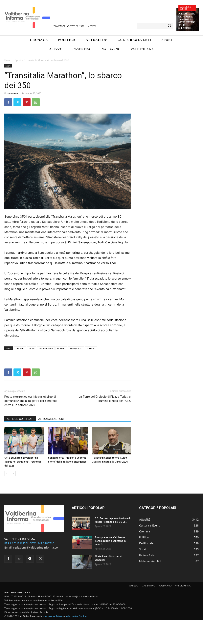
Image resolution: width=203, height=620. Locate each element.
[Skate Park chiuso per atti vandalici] (82, 562)
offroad (61, 348)
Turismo (91, 348)
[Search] (169, 26)
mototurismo (46, 348)
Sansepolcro (76, 348)
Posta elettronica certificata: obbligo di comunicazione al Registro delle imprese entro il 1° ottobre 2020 (30, 401)
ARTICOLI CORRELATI (20, 418)
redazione (13, 93)
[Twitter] (17, 102)
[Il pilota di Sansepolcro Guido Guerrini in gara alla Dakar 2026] (111, 440)
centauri (20, 348)
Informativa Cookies (77, 616)
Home (7, 60)
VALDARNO (165, 585)
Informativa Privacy (53, 616)
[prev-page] (6, 473)
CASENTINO (148, 585)
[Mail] (19, 559)
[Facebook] (8, 102)
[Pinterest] (27, 102)
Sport (18, 60)
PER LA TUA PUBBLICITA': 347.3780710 (29, 543)
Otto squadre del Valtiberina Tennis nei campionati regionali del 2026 (22, 461)
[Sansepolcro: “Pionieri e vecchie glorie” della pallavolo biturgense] (67, 440)
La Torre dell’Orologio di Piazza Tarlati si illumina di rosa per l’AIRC (105, 399)
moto (31, 348)
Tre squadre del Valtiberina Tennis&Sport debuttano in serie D (110, 541)
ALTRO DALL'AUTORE (51, 418)
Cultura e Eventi (185, 8)
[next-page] (13, 473)
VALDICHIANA (183, 585)
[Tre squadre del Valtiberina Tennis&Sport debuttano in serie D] (82, 542)
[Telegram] (30, 559)
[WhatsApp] (36, 102)
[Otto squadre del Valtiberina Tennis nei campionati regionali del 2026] (24, 440)
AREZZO (133, 585)
